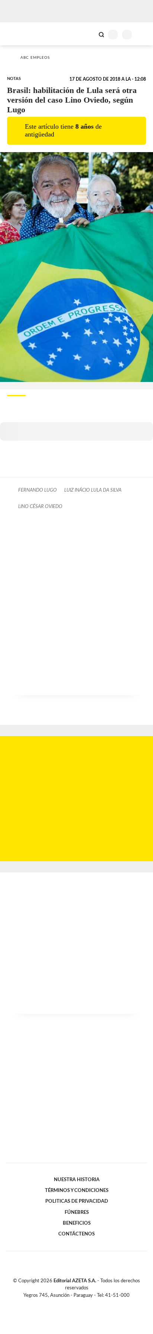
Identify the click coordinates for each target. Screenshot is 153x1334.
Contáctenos (76, 1234)
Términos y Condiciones (76, 1190)
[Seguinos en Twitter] (73, 1304)
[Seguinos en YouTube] (81, 1304)
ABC (19, 33)
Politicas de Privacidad (76, 1201)
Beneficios (77, 1223)
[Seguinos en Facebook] (66, 1304)
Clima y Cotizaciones (89, 33)
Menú (142, 34)
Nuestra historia (77, 1179)
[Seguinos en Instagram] (89, 1304)
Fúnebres (77, 1212)
